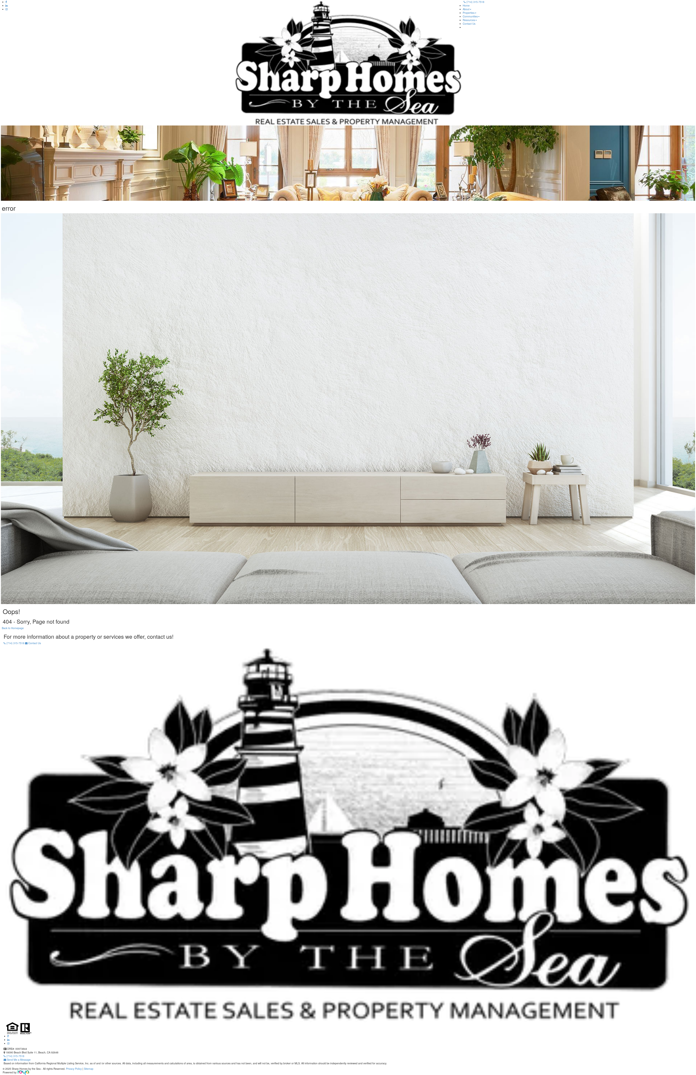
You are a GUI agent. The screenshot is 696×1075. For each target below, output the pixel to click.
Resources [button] (469, 20)
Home (466, 5)
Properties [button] (469, 13)
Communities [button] (470, 16)
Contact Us (469, 23)
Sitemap (88, 1068)
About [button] (466, 9)
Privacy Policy (74, 1068)
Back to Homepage (13, 628)
